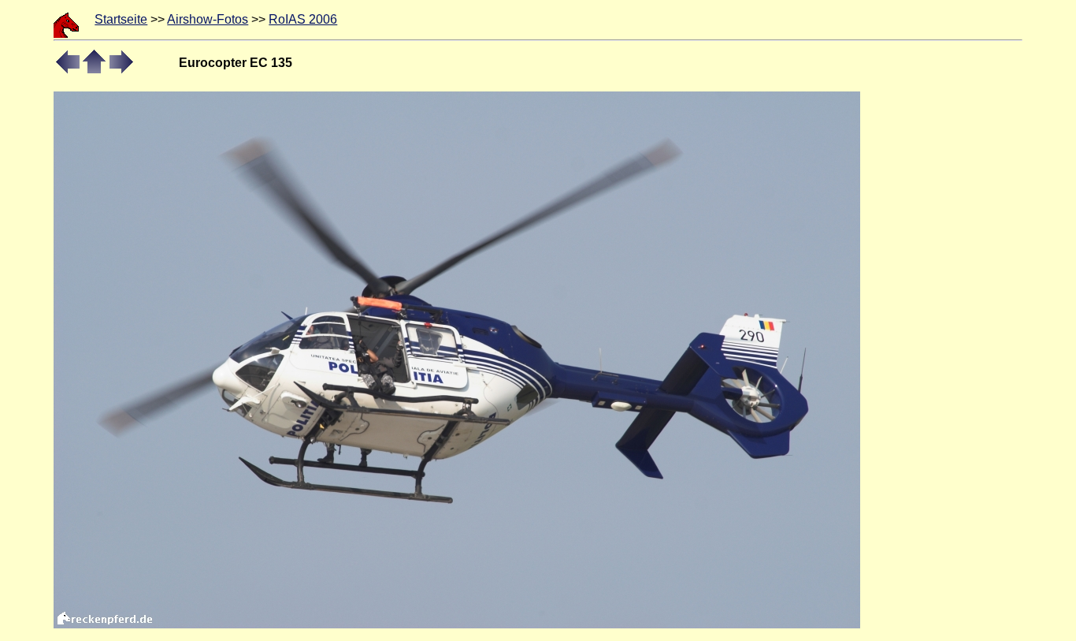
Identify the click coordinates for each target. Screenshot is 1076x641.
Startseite (121, 19)
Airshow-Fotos (207, 19)
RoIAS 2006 (303, 19)
